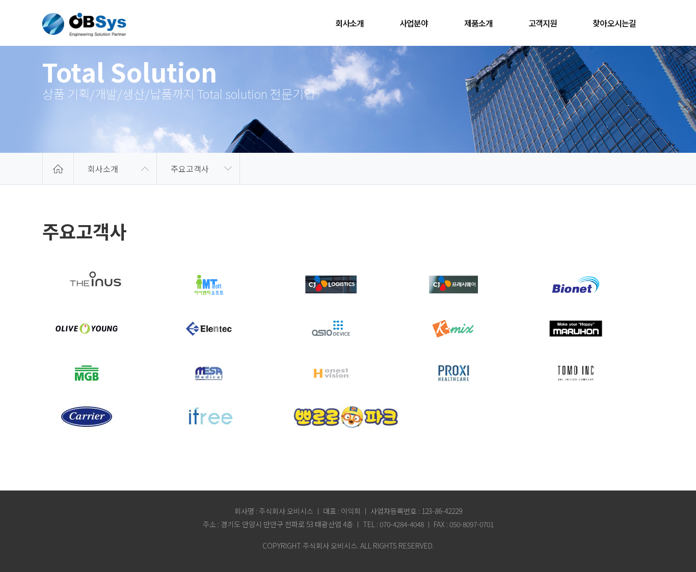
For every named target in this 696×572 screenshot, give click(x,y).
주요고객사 (190, 168)
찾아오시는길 (614, 23)
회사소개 (349, 23)
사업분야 (413, 23)
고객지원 (542, 23)
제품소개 (478, 23)
